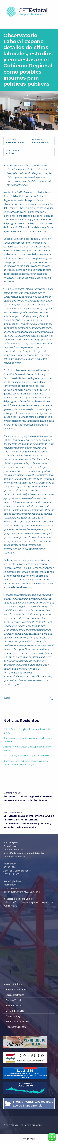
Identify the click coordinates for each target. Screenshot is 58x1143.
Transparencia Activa (16, 1026)
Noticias (10, 153)
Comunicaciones (40, 142)
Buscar (6, 697)
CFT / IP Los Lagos (15, 1010)
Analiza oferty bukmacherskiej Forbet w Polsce (26, 755)
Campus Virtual (13, 1000)
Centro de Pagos (14, 1016)
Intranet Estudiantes (16, 989)
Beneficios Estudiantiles (17, 1021)
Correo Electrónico (15, 994)
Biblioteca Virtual (14, 1005)
